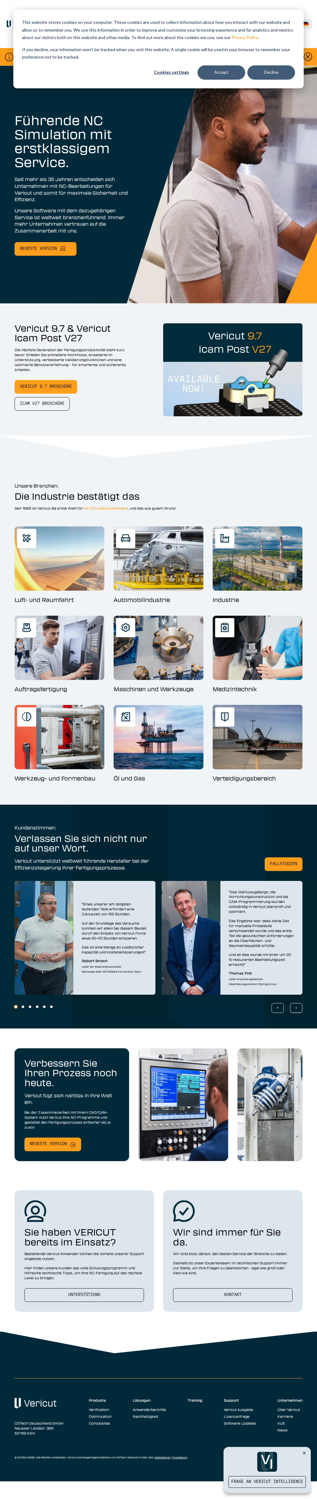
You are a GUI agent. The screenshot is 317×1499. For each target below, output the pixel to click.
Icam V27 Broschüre (42, 403)
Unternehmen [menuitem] (289, 1400)
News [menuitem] (282, 1429)
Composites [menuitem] (99, 1423)
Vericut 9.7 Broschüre (46, 386)
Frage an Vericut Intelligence (267, 1481)
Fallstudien (283, 864)
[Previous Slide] (277, 1008)
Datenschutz (162, 1457)
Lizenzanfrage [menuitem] (237, 1416)
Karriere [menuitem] (285, 1416)
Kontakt (232, 1295)
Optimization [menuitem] (100, 1416)
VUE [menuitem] (281, 1423)
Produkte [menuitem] (97, 1400)
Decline (271, 72)
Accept (221, 72)
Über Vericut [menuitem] (288, 1409)
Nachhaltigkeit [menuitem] (145, 1416)
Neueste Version (48, 1144)
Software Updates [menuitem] (240, 1423)
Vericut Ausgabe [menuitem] (238, 1409)
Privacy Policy (245, 37)
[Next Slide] (296, 1008)
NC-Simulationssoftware (106, 508)
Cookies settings (171, 72)
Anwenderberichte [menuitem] (149, 1409)
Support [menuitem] (231, 1400)
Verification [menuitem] (99, 1409)
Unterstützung (84, 1295)
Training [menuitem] (195, 1400)
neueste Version (38, 248)
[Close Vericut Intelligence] (304, 1453)
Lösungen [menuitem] (141, 1400)
